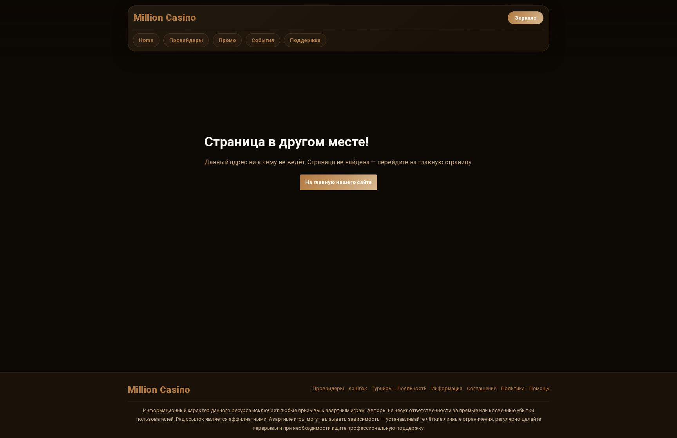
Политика (513, 388)
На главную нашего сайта (338, 182)
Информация (446, 388)
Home (146, 40)
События (263, 40)
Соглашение (481, 388)
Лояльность (412, 388)
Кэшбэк (358, 388)
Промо (227, 40)
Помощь (539, 388)
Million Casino (165, 17)
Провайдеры (186, 40)
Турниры (382, 388)
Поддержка (305, 40)
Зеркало (525, 18)
